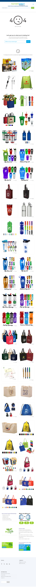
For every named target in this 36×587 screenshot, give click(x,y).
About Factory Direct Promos (5, 573)
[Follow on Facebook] (2, 564)
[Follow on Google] (10, 564)
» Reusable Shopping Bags (6, 518)
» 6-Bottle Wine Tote (5, 517)
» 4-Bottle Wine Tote (5, 516)
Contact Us (2, 577)
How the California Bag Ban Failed (24, 538)
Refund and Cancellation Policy (6, 576)
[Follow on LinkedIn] (7, 564)
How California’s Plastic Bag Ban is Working (25, 534)
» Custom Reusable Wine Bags (7, 519)
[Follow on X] (5, 564)
